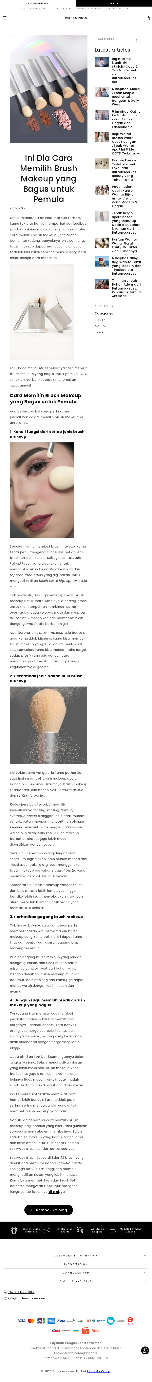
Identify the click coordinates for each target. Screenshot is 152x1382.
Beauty (114, 3)
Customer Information (76, 1255)
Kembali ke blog (51, 1209)
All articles (104, 306)
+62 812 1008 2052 (21, 1292)
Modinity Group (98, 1371)
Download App (76, 1273)
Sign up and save (76, 1281)
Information (76, 1264)
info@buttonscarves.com (27, 1298)
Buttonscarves (38, 3)
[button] (5, 18)
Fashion (101, 326)
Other (99, 332)
